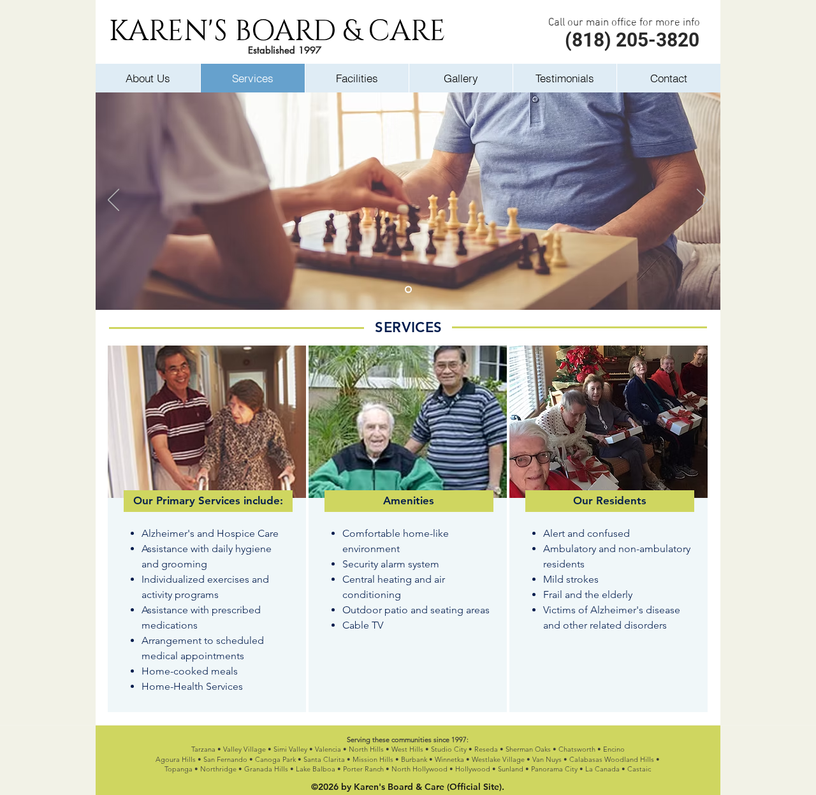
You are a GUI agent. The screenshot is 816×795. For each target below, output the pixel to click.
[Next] (702, 201)
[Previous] (113, 201)
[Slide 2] (408, 289)
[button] (208, 501)
